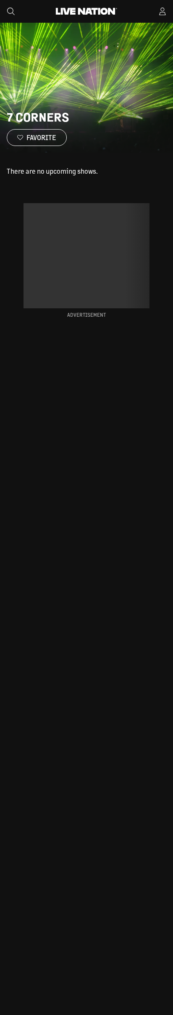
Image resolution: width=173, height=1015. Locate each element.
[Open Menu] (162, 11)
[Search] (10, 11)
